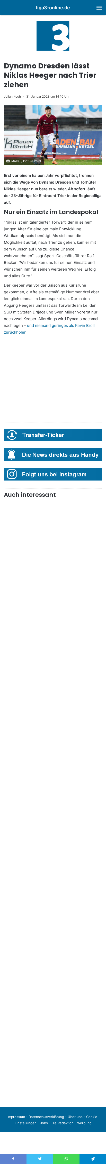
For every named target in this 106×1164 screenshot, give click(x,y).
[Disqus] (53, 1030)
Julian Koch (12, 96)
